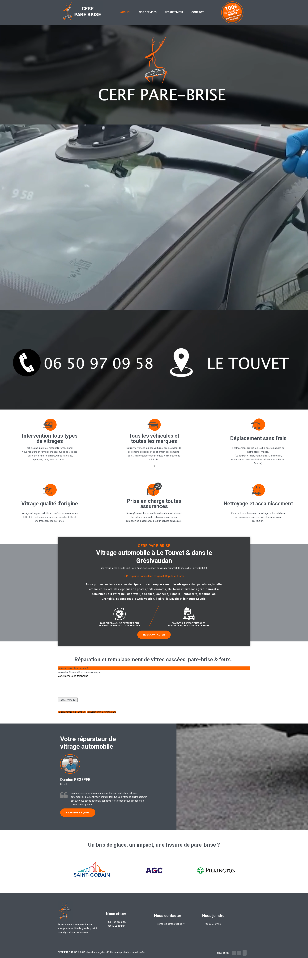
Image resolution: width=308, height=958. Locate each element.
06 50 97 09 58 (213, 924)
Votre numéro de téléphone (73, 676)
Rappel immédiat (67, 700)
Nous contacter (154, 634)
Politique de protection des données (126, 952)
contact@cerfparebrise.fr (170, 924)
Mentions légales (96, 952)
